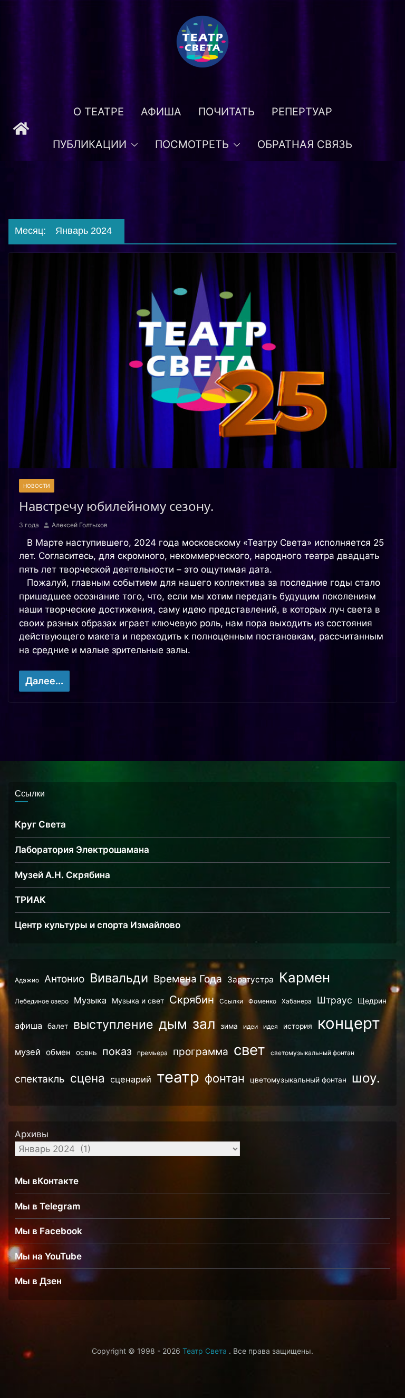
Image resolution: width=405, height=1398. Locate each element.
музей (28, 1052)
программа (200, 1052)
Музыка (90, 1000)
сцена (87, 1078)
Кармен (304, 977)
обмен (58, 1052)
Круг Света (40, 824)
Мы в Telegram (47, 1206)
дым (173, 1024)
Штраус (334, 1000)
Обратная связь (304, 144)
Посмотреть (192, 144)
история (297, 1026)
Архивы (32, 1134)
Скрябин (191, 999)
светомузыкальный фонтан (312, 1053)
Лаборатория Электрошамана (82, 849)
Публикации (90, 144)
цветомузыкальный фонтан (298, 1080)
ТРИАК (30, 899)
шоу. (366, 1078)
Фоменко (262, 1001)
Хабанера (297, 1001)
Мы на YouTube (48, 1256)
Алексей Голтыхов (80, 525)
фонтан (225, 1078)
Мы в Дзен (38, 1281)
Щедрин (372, 1001)
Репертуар (302, 111)
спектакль (40, 1079)
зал (203, 1024)
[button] (132, 145)
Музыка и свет (138, 1001)
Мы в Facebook (48, 1231)
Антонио (64, 979)
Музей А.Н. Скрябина (62, 875)
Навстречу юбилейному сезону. (116, 506)
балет (57, 1026)
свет (249, 1050)
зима (229, 1026)
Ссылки (231, 1001)
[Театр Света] (21, 128)
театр (178, 1077)
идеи (250, 1026)
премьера (152, 1053)
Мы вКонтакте (47, 1181)
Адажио (27, 980)
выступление (113, 1024)
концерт (348, 1023)
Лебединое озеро (42, 1001)
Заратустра (250, 979)
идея (270, 1026)
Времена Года (187, 979)
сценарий (130, 1079)
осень (86, 1052)
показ (117, 1051)
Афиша (161, 111)
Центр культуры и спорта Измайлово (97, 925)
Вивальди (119, 978)
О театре (98, 111)
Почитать (226, 111)
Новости (36, 486)
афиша (28, 1025)
